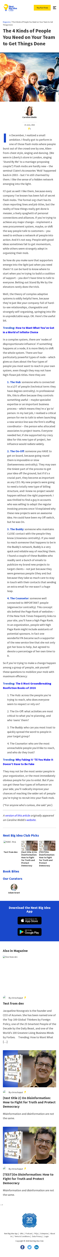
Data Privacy (37, 1236)
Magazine (6, 22)
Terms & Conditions (22, 1236)
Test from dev (13, 1003)
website (31, 820)
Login (46, 1236)
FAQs (36, 1233)
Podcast (28, 1233)
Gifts (21, 1233)
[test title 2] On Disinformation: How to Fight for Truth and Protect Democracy (29, 1102)
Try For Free (42, 7)
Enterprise (44, 1233)
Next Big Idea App (11, 1233)
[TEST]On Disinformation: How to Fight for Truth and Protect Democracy (28, 1178)
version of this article (17, 815)
